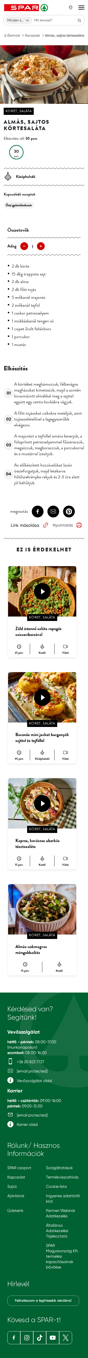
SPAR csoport (19, 1167)
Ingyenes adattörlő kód (63, 1198)
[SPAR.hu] (27, 8)
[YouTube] (52, 1337)
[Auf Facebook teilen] (38, 511)
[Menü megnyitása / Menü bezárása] (81, 8)
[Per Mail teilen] (53, 511)
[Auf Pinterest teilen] (69, 511)
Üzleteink (15, 1210)
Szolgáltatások (59, 1167)
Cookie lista (56, 1186)
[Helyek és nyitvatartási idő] (71, 8)
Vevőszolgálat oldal (34, 1080)
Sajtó (12, 1186)
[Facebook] (13, 1337)
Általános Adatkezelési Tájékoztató (57, 1230)
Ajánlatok (15, 1195)
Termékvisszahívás (62, 1177)
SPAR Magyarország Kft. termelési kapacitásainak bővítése (62, 1256)
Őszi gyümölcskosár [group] (19, 205)
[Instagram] (26, 1337)
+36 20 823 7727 (30, 1061)
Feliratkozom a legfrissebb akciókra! (43, 1300)
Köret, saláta (19, 111)
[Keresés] (79, 20)
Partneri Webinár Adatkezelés (60, 1213)
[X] (65, 1337)
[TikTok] (39, 1337)
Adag (11, 246)
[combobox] (18, 20)
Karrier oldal (27, 1124)
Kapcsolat (16, 1177)
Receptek (32, 35)
